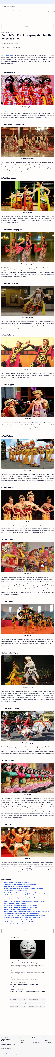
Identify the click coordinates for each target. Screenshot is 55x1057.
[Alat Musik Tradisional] (21, 982)
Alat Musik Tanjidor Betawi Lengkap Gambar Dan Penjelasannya (22, 917)
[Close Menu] (53, 2)
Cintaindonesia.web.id (7, 55)
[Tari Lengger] (27, 402)
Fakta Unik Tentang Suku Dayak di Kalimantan (17, 886)
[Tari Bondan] (27, 557)
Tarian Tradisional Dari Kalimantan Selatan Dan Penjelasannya (21, 913)
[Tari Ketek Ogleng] (27, 670)
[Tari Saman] (27, 778)
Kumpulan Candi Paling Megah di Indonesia (16, 882)
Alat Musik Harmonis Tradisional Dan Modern (16, 899)
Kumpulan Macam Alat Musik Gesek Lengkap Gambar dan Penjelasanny (24, 901)
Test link (38, 2)
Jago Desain (33, 1054)
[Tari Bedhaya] (27, 505)
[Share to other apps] (22, 47)
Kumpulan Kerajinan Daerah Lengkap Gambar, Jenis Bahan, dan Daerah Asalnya (26, 911)
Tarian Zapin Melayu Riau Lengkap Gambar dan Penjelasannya (28, 991)
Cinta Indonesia (8, 6)
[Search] (53, 6)
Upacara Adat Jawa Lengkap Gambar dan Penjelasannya (20, 897)
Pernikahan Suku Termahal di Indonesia (15, 903)
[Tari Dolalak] (27, 619)
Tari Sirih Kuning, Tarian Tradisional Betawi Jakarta (25, 979)
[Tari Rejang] (27, 454)
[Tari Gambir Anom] (27, 301)
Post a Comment (27, 931)
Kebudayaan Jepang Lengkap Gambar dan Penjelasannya (21, 884)
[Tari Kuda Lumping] (27, 726)
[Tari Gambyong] (27, 196)
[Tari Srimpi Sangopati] (27, 247)
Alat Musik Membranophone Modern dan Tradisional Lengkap (22, 895)
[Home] (2, 11)
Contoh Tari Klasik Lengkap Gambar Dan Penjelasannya (19, 924)
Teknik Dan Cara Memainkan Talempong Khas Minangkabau (21, 905)
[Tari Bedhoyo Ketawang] (27, 142)
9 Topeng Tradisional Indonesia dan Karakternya (18, 909)
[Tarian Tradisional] (20, 977)
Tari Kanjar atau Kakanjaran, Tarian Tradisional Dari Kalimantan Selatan (24, 915)
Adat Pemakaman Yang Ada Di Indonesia (15, 891)
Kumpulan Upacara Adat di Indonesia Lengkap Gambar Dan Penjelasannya (25, 893)
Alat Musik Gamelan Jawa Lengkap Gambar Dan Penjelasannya (21, 920)
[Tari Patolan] (27, 352)
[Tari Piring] (27, 842)
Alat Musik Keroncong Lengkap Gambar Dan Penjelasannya (21, 922)
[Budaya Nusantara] (21, 960)
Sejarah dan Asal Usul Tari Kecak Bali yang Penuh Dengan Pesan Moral (24, 888)
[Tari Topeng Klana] (27, 90)
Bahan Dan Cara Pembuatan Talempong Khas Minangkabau (21, 907)
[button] (50, 6)
